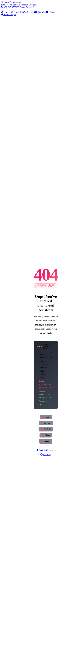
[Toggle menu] (2, 10)
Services (16, 5)
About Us (18, 12)
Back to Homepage (47, 450)
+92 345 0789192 (11, 7)
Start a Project (26, 7)
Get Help (47, 454)
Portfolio (24, 5)
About (9, 5)
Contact (32, 5)
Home (3, 5)
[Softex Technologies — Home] (11, 2)
